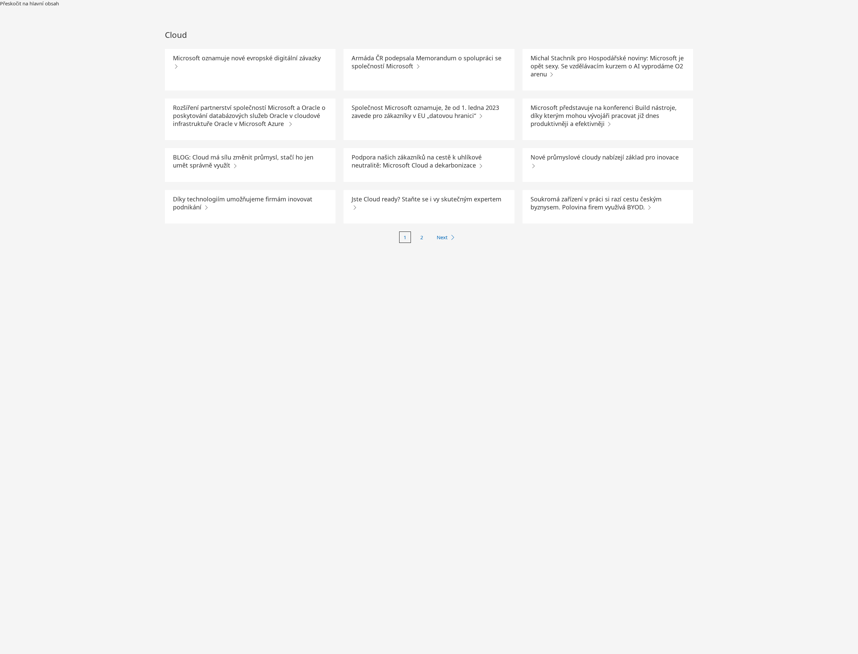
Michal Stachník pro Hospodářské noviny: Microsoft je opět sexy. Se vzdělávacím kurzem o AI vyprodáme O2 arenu (607, 66)
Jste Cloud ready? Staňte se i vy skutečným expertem (426, 199)
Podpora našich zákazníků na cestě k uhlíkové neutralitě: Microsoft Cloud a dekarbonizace (417, 161)
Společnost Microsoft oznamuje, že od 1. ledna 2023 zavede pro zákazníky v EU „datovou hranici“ (425, 112)
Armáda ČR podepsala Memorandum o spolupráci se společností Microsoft (426, 62)
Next (442, 237)
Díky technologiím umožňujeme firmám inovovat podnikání (242, 203)
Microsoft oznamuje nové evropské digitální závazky (247, 58)
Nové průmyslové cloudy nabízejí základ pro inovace (605, 157)
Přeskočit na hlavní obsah (29, 3)
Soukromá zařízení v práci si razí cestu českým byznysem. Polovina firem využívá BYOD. (596, 203)
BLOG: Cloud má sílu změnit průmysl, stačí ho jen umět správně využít (243, 161)
